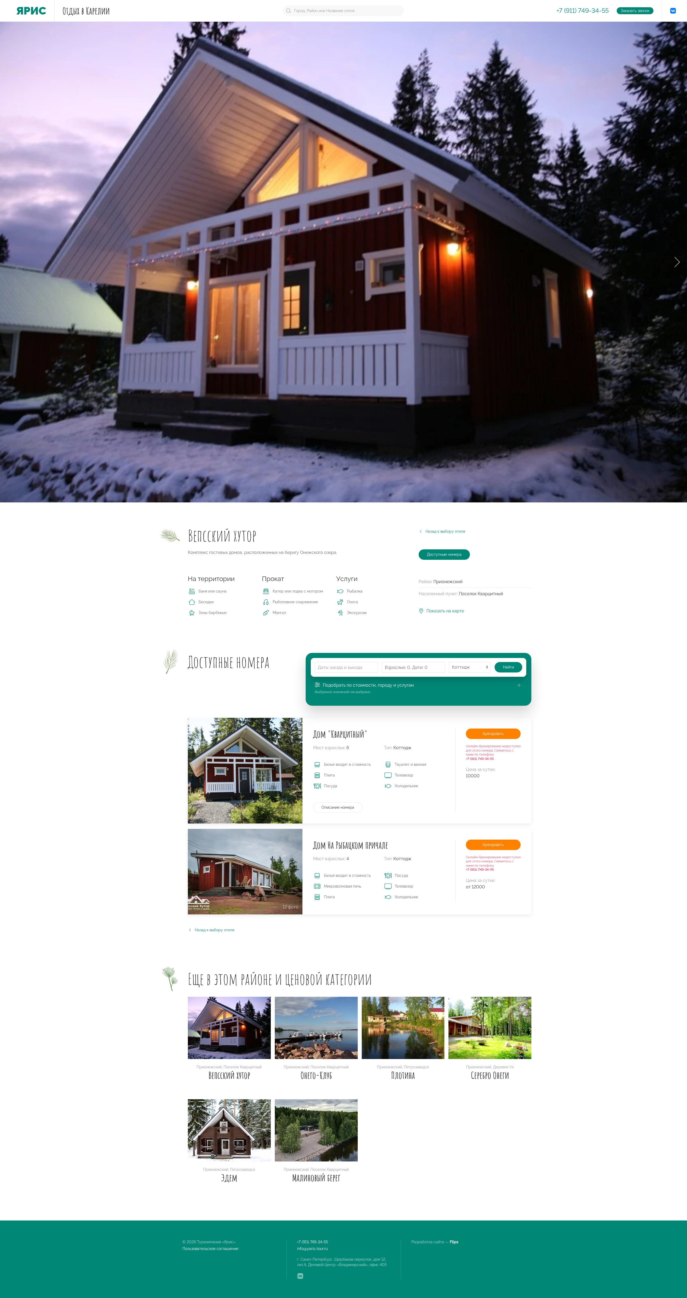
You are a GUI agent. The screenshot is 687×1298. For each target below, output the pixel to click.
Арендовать (493, 733)
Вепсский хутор (229, 1075)
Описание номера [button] (337, 807)
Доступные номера (444, 554)
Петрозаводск (416, 1067)
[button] (677, 262)
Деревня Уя (503, 1067)
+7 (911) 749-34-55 (583, 10)
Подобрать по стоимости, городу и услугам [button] (368, 685)
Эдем (229, 1177)
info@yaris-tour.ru (312, 1248)
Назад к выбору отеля (445, 531)
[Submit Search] (288, 10)
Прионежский (209, 1067)
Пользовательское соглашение (210, 1248)
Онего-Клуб (316, 1075)
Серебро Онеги (490, 1075)
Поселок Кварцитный (243, 1067)
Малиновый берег (316, 1177)
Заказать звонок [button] (635, 11)
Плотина (403, 1075)
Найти (508, 667)
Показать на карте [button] (445, 610)
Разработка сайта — (435, 1242)
